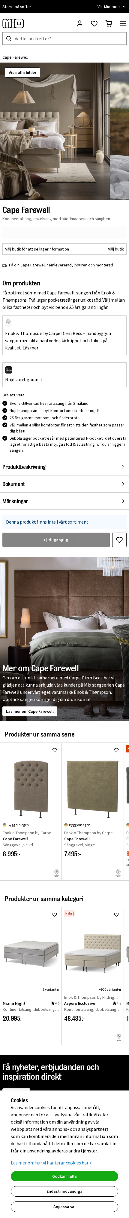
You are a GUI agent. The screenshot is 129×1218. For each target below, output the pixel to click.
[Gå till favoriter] (94, 23)
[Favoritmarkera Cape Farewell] (119, 540)
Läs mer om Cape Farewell (30, 711)
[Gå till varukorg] (109, 23)
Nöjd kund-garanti (23, 380)
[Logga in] (80, 23)
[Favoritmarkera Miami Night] (54, 914)
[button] (55, 131)
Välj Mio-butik (109, 6)
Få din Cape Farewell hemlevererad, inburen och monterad (61, 265)
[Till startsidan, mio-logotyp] (13, 23)
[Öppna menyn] (123, 23)
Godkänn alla (64, 1176)
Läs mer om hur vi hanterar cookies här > (51, 1163)
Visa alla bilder (22, 72)
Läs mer (30, 348)
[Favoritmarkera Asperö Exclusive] (116, 914)
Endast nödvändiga (64, 1191)
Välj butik (116, 249)
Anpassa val (64, 1206)
